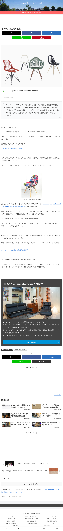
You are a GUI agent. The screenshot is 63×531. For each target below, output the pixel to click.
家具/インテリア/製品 (52, 518)
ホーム (11, 516)
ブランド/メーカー (52, 516)
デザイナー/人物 (11, 518)
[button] (41, 361)
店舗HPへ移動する (31, 342)
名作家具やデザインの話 (31, 518)
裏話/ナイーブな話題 (11, 523)
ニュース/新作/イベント (31, 516)
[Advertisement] (31, 21)
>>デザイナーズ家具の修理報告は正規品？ (15, 250)
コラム (52, 523)
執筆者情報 (47, 525)
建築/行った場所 (11, 521)
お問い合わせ (16, 525)
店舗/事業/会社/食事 (31, 523)
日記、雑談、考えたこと (21, 349)
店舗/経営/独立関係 (52, 521)
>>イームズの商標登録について (11, 148)
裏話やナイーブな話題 (8, 349)
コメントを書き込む (31, 484)
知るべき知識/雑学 (31, 521)
